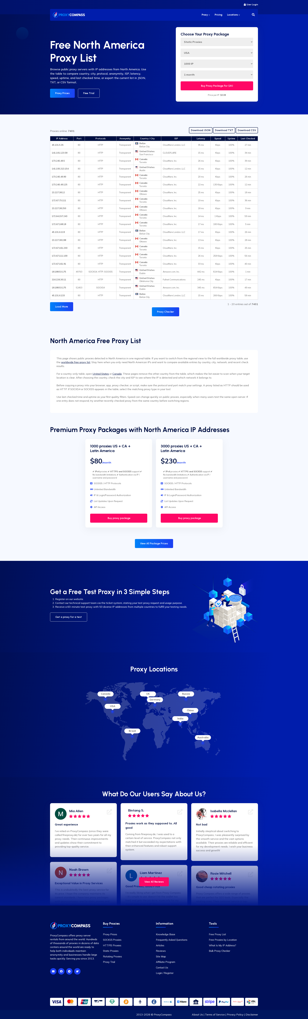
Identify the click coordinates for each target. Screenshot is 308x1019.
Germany (155, 699)
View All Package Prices (154, 543)
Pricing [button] (218, 14)
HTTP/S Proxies (112, 945)
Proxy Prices (62, 93)
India (180, 718)
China (190, 710)
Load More (61, 306)
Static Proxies (111, 950)
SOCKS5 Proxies (112, 939)
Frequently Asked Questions (171, 939)
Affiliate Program (165, 961)
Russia (186, 693)
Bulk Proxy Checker (219, 950)
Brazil (132, 730)
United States (101, 373)
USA (112, 706)
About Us (197, 1014)
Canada (117, 373)
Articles (160, 945)
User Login (252, 4)
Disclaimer (252, 1014)
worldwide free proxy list (75, 362)
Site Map (161, 956)
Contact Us (162, 967)
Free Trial (88, 93)
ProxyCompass (163, 1014)
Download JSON (200, 130)
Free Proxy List (217, 934)
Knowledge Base (165, 934)
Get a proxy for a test (68, 616)
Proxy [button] (205, 14)
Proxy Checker (165, 311)
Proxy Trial (109, 961)
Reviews (161, 950)
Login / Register (165, 973)
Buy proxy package (118, 518)
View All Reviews (154, 881)
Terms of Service (215, 1014)
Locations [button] (233, 14)
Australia (203, 737)
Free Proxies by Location (223, 939)
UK (148, 693)
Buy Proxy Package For (217, 85)
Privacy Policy (235, 1014)
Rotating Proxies (112, 956)
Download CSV (247, 130)
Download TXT (224, 130)
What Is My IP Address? (222, 945)
